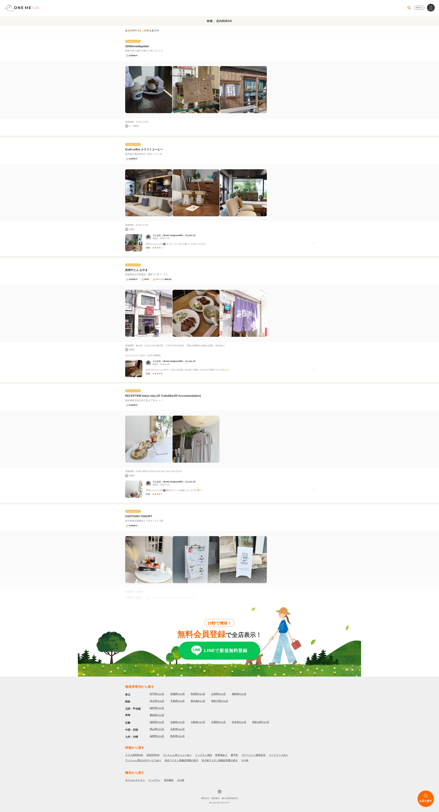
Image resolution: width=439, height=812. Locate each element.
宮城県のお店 (177, 694)
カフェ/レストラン (135, 780)
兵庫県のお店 (218, 722)
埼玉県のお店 (157, 701)
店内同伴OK (152, 755)
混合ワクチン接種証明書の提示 (181, 760)
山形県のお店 (218, 694)
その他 (244, 760)
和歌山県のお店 (260, 722)
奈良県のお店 (239, 722)
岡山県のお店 (157, 729)
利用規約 (215, 798)
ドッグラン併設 (203, 755)
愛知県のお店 (157, 715)
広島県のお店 (177, 729)
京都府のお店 (177, 722)
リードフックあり (278, 755)
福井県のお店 (157, 708)
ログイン (419, 8)
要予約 (234, 755)
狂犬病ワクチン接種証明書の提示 (220, 760)
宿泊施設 (169, 780)
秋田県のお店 (198, 694)
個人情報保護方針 (230, 798)
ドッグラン (155, 780)
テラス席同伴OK (134, 755)
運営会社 (205, 798)
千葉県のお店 (177, 701)
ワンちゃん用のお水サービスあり (143, 760)
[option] (148, 89)
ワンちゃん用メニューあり (177, 755)
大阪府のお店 (198, 722)
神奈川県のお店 (219, 701)
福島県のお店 (239, 694)
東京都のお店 (198, 701)
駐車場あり (221, 755)
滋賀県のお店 (157, 722)
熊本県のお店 (177, 736)
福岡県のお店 (157, 736)
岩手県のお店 (157, 694)
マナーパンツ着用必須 (253, 755)
